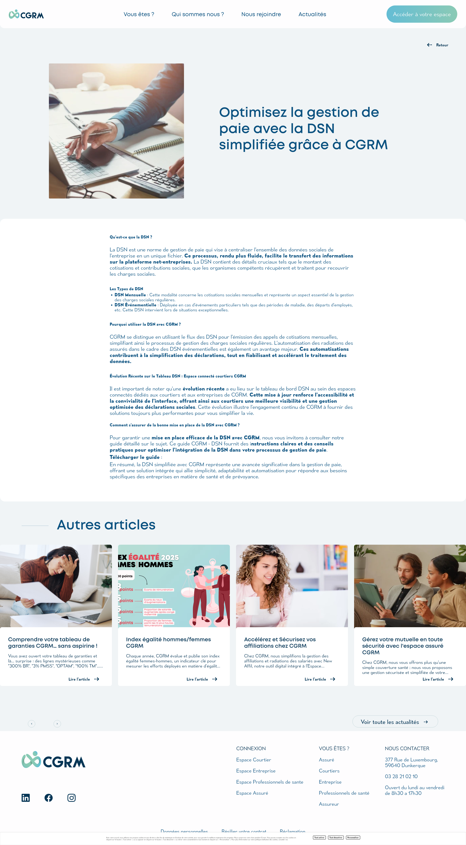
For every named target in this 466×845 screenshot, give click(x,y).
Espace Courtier (253, 759)
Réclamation (292, 831)
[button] (422, 14)
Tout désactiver (335, 838)
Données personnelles (184, 831)
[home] (36, 14)
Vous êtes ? (139, 14)
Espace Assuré (252, 793)
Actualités (312, 14)
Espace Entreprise (256, 770)
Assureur (329, 804)
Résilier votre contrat (244, 831)
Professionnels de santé (344, 793)
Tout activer (319, 838)
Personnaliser (353, 838)
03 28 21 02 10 (401, 776)
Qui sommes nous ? (198, 14)
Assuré (326, 759)
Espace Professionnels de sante (269, 782)
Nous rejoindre (261, 14)
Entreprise (330, 782)
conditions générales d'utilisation (302, 839)
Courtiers (329, 770)
